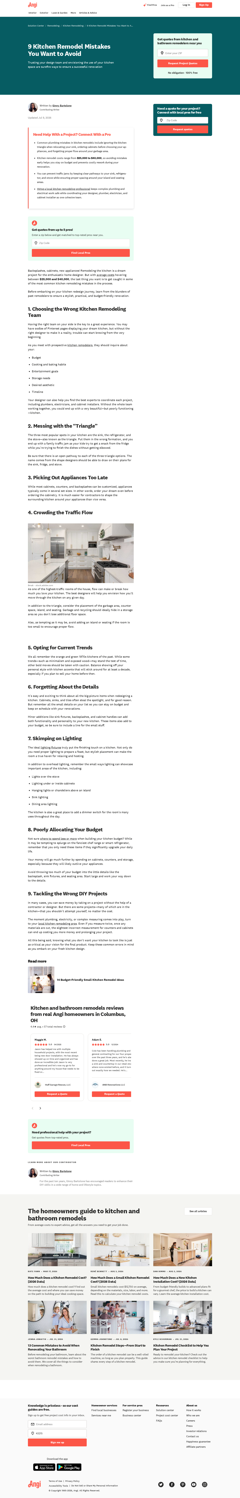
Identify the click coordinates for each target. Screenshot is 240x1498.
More (73, 12)
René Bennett (99, 1271)
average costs (105, 275)
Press (189, 1425)
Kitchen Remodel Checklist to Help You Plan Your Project (181, 1347)
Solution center (165, 1410)
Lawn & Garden (59, 12)
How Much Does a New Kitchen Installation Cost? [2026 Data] (175, 1280)
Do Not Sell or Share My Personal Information (94, 1485)
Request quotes (182, 129)
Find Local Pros (80, 253)
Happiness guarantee (198, 1441)
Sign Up (204, 5)
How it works (193, 1410)
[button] (32, 1108)
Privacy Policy (72, 1481)
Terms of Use (55, 1481)
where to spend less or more (58, 838)
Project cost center (167, 1415)
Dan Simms (159, 1271)
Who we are (193, 1415)
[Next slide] (40, 1108)
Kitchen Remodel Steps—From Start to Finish (118, 1347)
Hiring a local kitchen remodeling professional (63, 188)
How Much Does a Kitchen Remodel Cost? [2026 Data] (57, 1280)
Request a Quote (57, 1094)
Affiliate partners (196, 1446)
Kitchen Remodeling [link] (73, 25)
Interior (33, 12)
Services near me (101, 1415)
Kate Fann (34, 1271)
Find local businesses (103, 1410)
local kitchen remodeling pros (57, 923)
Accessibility (58, 1485)
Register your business (136, 1410)
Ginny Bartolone (62, 105)
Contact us (192, 1436)
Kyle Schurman (162, 1339)
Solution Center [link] (36, 25)
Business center (132, 1415)
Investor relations (196, 1431)
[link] (57, 1067)
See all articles (198, 1211)
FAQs (159, 1420)
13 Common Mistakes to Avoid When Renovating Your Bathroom (53, 1347)
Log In (186, 5)
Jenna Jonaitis (37, 1339)
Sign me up (57, 1442)
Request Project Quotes (182, 63)
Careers (190, 1420)
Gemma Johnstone (101, 1339)
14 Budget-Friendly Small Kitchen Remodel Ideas (90, 979)
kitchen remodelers (79, 345)
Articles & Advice (88, 12)
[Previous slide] (32, 1108)
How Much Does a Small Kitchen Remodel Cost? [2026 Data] (120, 1280)
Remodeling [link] (53, 25)
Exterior (44, 12)
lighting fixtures (51, 747)
